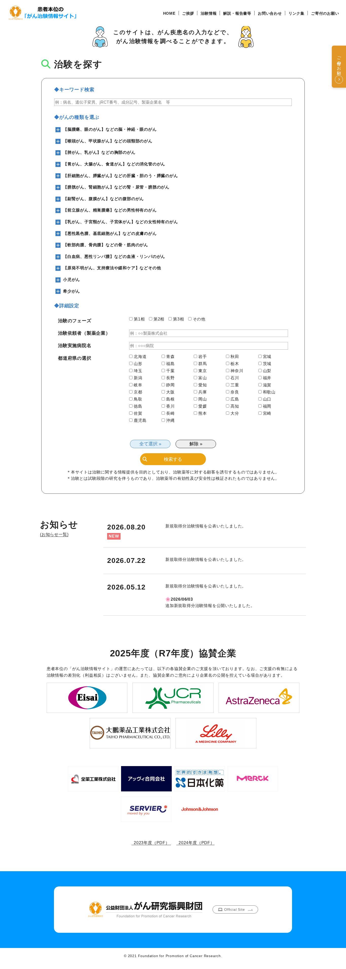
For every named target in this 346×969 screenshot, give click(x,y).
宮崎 (267, 413)
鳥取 (138, 399)
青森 (170, 357)
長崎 (170, 413)
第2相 (158, 319)
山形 (138, 364)
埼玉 (138, 371)
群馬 (202, 364)
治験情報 (209, 13)
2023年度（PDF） (151, 843)
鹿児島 (140, 421)
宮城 (267, 357)
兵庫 (202, 392)
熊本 (202, 413)
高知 (234, 406)
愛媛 (202, 406)
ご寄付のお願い (325, 13)
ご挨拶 (188, 13)
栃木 (234, 364)
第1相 (139, 319)
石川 (234, 378)
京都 (138, 392)
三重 (234, 385)
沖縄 (170, 421)
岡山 (202, 399)
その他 (199, 319)
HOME (169, 13)
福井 (267, 378)
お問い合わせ (270, 13)
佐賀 (138, 413)
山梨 (267, 371)
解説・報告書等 (237, 13)
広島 (234, 399)
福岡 (267, 406)
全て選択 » (150, 443)
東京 (202, 371)
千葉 (170, 371)
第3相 (178, 319)
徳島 (138, 406)
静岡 (170, 385)
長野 (170, 378)
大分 (234, 413)
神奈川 (236, 371)
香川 (170, 406)
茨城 (267, 364)
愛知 (202, 385)
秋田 (234, 357)
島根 (170, 399)
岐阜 (138, 385)
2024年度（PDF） (195, 843)
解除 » (195, 443)
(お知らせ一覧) (54, 534)
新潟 (138, 378)
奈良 (234, 392)
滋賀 (267, 385)
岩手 (202, 357)
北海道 (140, 357)
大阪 (170, 392)
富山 (202, 378)
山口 (267, 399)
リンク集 (296, 13)
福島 (170, 364)
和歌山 (269, 392)
